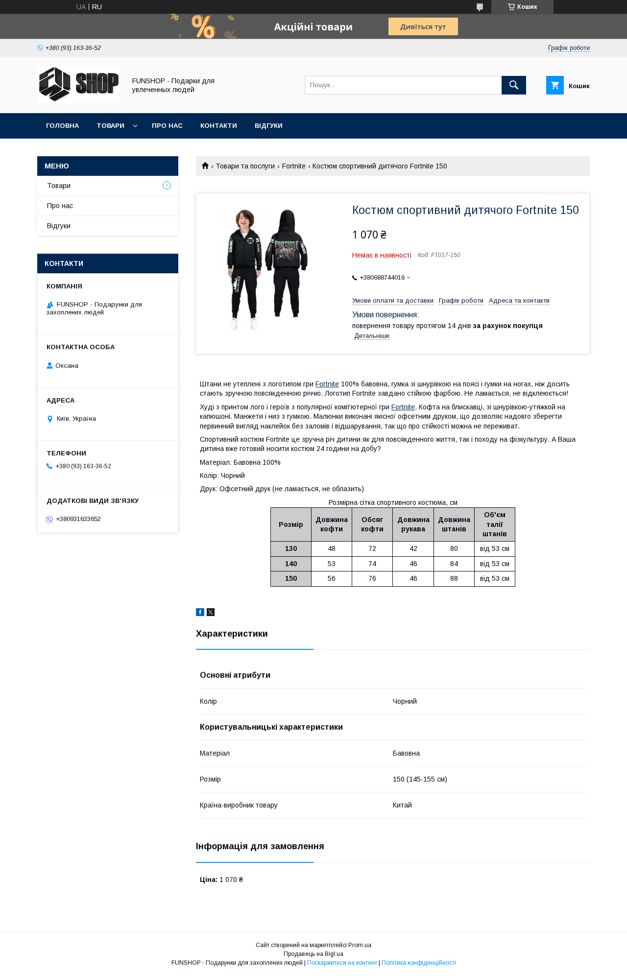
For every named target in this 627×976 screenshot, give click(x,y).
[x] (211, 614)
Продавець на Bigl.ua (313, 954)
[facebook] (200, 614)
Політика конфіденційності (419, 962)
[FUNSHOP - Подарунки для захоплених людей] (79, 100)
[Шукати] (514, 85)
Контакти (218, 125)
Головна (62, 125)
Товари (110, 125)
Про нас (167, 125)
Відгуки (269, 125)
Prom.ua (359, 945)
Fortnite (294, 166)
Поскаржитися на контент (342, 962)
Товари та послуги (245, 166)
